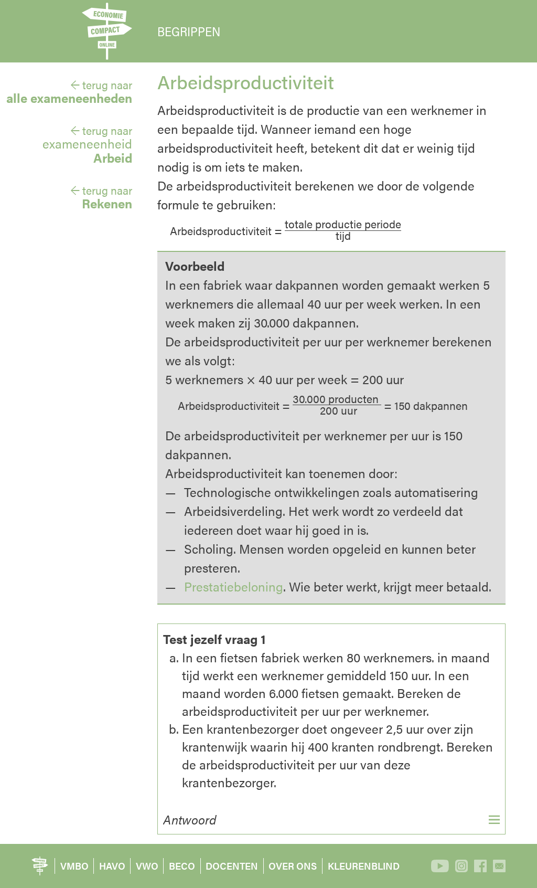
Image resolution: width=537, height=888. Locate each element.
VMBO (74, 865)
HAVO (112, 865)
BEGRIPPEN (188, 31)
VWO (147, 865)
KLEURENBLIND (364, 865)
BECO (182, 865)
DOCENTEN (232, 865)
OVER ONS (292, 865)
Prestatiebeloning (233, 586)
